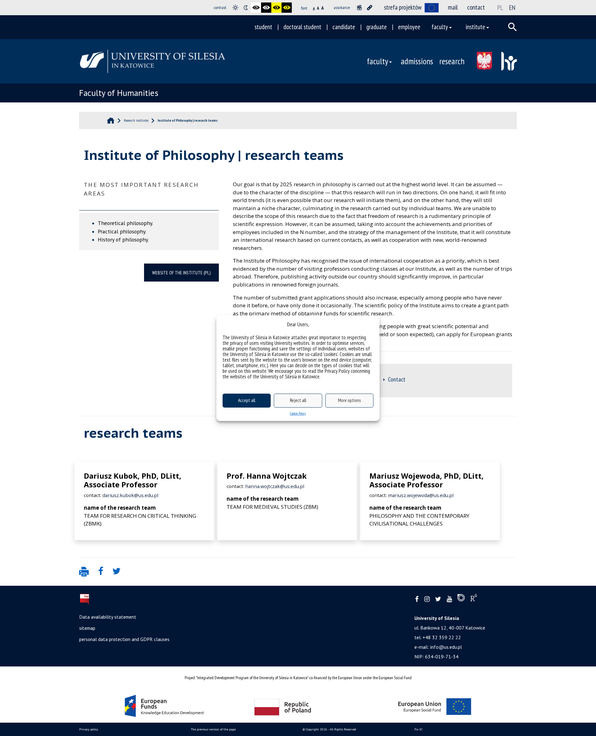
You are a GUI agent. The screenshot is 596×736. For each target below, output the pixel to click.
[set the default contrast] (235, 7)
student (263, 27)
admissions (417, 61)
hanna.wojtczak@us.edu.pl (274, 486)
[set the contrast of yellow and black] (287, 7)
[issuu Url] (461, 599)
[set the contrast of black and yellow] (276, 7)
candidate (343, 27)
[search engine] (512, 27)
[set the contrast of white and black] (266, 7)
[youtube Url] (449, 599)
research (451, 61)
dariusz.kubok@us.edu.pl (130, 495)
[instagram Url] (427, 599)
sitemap (87, 628)
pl (500, 7)
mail (453, 7)
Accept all (246, 400)
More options (349, 400)
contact (476, 7)
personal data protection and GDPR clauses (124, 639)
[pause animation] (359, 7)
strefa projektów (403, 7)
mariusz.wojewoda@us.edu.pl (421, 495)
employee (409, 27)
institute (475, 27)
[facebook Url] (417, 599)
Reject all (298, 400)
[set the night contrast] (246, 7)
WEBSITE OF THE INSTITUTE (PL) (181, 272)
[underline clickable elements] (369, 7)
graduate (376, 27)
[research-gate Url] (473, 599)
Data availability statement (107, 617)
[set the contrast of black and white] (256, 7)
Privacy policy (88, 729)
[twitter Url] (438, 599)
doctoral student (302, 27)
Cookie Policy (298, 413)
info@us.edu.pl (446, 647)
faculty (439, 27)
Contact (396, 379)
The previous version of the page (213, 729)
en (512, 7)
